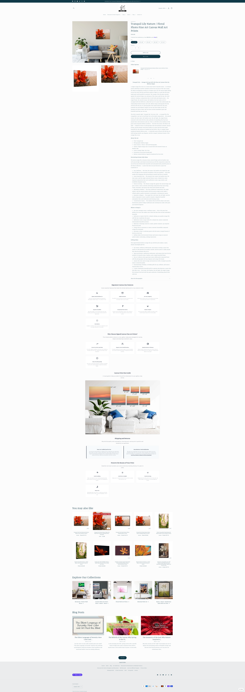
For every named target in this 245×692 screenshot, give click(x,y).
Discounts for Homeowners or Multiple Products (131, 665)
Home (107, 665)
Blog (111, 665)
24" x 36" (134, 42)
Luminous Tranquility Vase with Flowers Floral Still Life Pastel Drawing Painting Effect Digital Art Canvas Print (163, 563)
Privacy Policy (144, 667)
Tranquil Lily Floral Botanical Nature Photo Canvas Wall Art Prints (154, 68)
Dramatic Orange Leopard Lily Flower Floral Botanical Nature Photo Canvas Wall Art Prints (122, 563)
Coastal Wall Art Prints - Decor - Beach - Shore (102, 602)
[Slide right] (153, 78)
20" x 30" (141, 42)
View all (122, 657)
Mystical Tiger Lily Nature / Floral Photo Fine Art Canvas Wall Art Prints (143, 563)
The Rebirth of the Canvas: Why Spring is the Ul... (122, 638)
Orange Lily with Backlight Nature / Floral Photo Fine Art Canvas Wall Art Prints (102, 563)
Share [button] (133, 61)
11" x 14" (163, 42)
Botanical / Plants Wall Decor (81, 602)
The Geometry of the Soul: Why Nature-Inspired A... (157, 638)
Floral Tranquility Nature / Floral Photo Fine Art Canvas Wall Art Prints (81, 563)
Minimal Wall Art (142, 601)
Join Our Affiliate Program (133, 667)
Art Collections (116, 665)
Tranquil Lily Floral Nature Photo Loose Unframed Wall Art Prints (143, 533)
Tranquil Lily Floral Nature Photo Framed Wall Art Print (122, 533)
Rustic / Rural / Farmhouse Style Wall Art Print (163, 602)
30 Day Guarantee (119, 670)
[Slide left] (148, 78)
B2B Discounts (123, 667)
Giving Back (130, 670)
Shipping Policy (110, 670)
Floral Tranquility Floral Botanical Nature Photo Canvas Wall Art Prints (163, 533)
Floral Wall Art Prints (122, 601)
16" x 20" (155, 42)
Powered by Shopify (83, 691)
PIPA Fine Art (77, 691)
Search (103, 665)
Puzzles (136, 670)
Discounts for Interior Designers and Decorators (108, 667)
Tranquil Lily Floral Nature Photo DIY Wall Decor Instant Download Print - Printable (102, 533)
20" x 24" (148, 42)
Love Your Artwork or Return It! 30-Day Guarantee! (141, 455)
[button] (73, 8)
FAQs (125, 670)
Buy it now (145, 56)
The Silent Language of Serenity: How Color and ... (88, 638)
